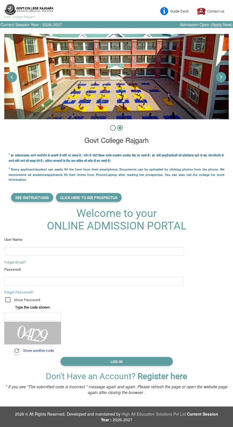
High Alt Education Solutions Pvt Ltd (154, 414)
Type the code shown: (32, 307)
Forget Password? (18, 292)
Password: (12, 269)
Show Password (27, 300)
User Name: (13, 239)
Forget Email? (15, 262)
